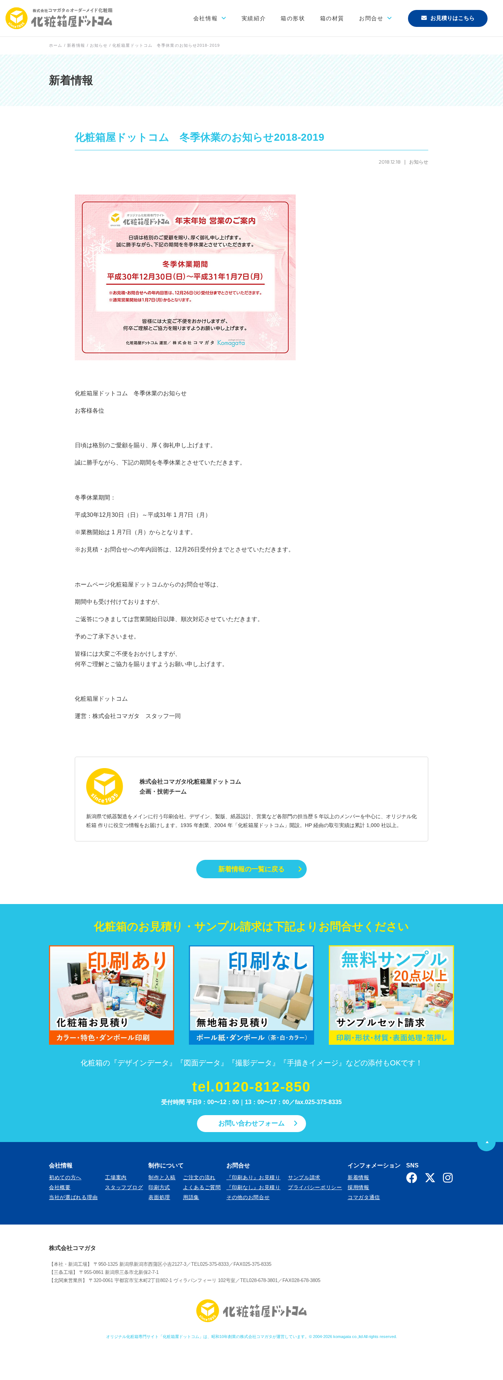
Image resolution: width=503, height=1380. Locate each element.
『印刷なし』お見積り (253, 1187)
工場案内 (116, 1177)
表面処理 (159, 1197)
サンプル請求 (304, 1177)
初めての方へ (65, 1177)
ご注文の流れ (199, 1177)
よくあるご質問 (202, 1187)
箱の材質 (332, 18)
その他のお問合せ (248, 1197)
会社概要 (60, 1187)
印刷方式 (159, 1187)
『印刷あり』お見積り (253, 1177)
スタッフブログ (124, 1187)
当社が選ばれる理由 (73, 1197)
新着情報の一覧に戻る (251, 869)
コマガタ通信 (364, 1197)
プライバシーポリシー (315, 1187)
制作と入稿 (162, 1177)
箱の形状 (293, 18)
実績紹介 (254, 18)
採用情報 (358, 1187)
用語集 (191, 1197)
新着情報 (358, 1177)
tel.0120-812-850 (251, 1086)
